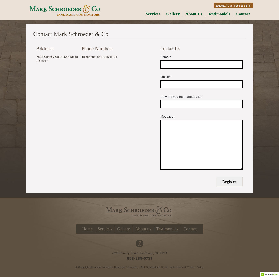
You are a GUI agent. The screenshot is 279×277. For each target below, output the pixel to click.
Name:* (165, 57)
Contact (243, 14)
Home (87, 228)
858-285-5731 (139, 258)
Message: (167, 116)
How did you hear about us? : (181, 97)
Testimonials (219, 14)
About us (194, 14)
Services (153, 14)
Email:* (165, 77)
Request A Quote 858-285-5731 (233, 5)
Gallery (173, 14)
